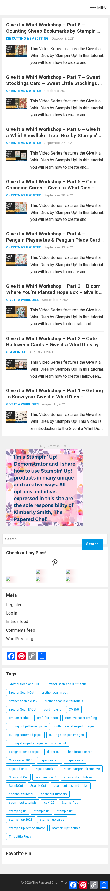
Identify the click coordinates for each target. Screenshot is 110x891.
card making (52, 709)
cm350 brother (19, 718)
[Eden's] (8, 579)
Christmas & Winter (23, 91)
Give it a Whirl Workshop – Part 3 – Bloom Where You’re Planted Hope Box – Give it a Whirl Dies (54, 292)
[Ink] (68, 572)
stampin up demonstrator (27, 828)
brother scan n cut (55, 692)
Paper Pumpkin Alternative (81, 769)
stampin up (41, 811)
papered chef (18, 769)
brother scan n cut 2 (23, 701)
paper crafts (75, 760)
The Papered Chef (45, 882)
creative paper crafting (81, 718)
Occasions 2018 (20, 760)
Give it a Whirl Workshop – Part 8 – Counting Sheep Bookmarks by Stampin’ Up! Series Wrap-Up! (51, 31)
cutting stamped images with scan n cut (37, 743)
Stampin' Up (16, 352)
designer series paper (24, 752)
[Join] (38, 572)
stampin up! (65, 811)
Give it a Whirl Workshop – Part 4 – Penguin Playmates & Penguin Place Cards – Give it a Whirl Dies (54, 240)
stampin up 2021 (20, 819)
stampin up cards (52, 819)
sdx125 (49, 802)
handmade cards (80, 752)
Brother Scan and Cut (24, 684)
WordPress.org (19, 638)
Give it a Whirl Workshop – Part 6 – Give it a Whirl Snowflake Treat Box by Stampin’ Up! (53, 135)
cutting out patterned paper (28, 726)
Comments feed (20, 630)
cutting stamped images (66, 735)
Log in (11, 613)
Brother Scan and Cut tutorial (67, 684)
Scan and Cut (18, 777)
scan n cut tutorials (23, 802)
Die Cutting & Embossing (27, 38)
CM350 (74, 709)
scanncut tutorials (54, 794)
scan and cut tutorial (78, 777)
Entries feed (17, 621)
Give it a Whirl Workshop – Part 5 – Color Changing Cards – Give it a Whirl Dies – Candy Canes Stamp (52, 188)
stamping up (17, 811)
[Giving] (38, 579)
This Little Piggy (20, 836)
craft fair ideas (47, 718)
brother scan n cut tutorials (64, 701)
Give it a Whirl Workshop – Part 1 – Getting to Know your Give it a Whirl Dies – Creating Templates (54, 397)
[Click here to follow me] (55, 563)
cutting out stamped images (74, 726)
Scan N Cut (38, 786)
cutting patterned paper (25, 735)
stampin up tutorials (66, 828)
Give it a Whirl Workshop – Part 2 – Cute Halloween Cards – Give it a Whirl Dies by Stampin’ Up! (52, 345)
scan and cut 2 (46, 777)
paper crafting (49, 760)
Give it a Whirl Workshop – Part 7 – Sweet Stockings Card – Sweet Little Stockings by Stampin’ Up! (55, 83)
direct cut (54, 752)
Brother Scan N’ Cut (22, 709)
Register (13, 604)
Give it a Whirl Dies (22, 300)
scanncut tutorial (21, 794)
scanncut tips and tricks (70, 786)
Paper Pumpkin (45, 769)
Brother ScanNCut (21, 692)
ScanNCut (16, 786)
